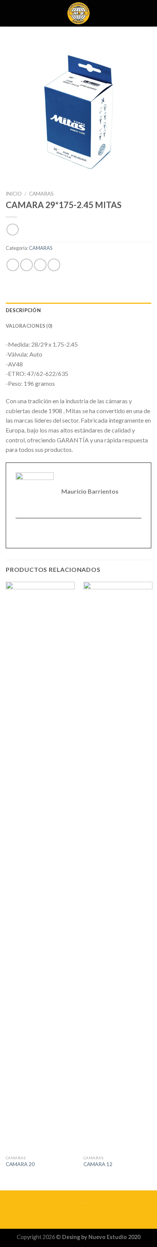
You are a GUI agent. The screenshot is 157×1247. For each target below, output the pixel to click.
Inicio (14, 194)
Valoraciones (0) (29, 326)
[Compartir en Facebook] (26, 265)
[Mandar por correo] (54, 265)
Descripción (23, 310)
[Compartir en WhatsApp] (12, 265)
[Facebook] (58, 1210)
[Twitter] (83, 1210)
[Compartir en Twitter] (40, 265)
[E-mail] (20, 533)
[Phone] (95, 1210)
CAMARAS (41, 194)
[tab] (78, 310)
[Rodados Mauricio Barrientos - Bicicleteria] (78, 13)
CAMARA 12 (97, 1164)
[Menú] (10, 13)
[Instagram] (70, 1210)
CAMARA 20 (20, 1164)
